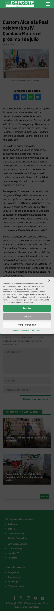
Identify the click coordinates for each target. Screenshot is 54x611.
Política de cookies (21, 330)
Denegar (27, 316)
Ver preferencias (27, 324)
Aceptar (27, 308)
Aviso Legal (36, 330)
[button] (49, 280)
